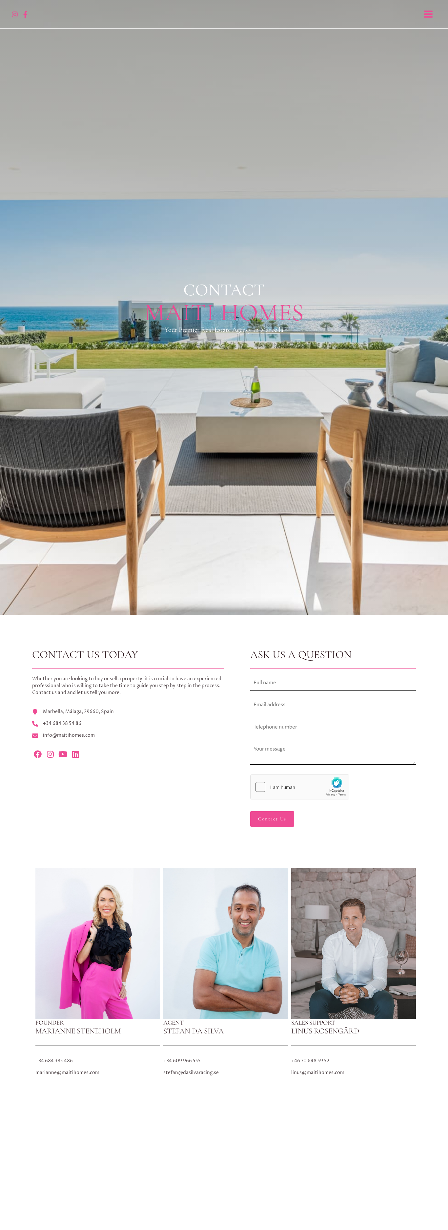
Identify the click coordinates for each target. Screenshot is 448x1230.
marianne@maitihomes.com (67, 1073)
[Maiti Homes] (222, 14)
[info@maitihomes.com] (35, 735)
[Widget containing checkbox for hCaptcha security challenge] (299, 786)
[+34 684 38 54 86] (35, 724)
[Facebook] (25, 14)
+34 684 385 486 (54, 1061)
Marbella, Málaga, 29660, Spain (78, 712)
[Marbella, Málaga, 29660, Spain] (35, 712)
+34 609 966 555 (182, 1061)
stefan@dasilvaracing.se (191, 1073)
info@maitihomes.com (69, 735)
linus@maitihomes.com (317, 1073)
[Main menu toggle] (428, 14)
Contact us (272, 819)
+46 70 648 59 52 (310, 1061)
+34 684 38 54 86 (62, 723)
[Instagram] (14, 14)
